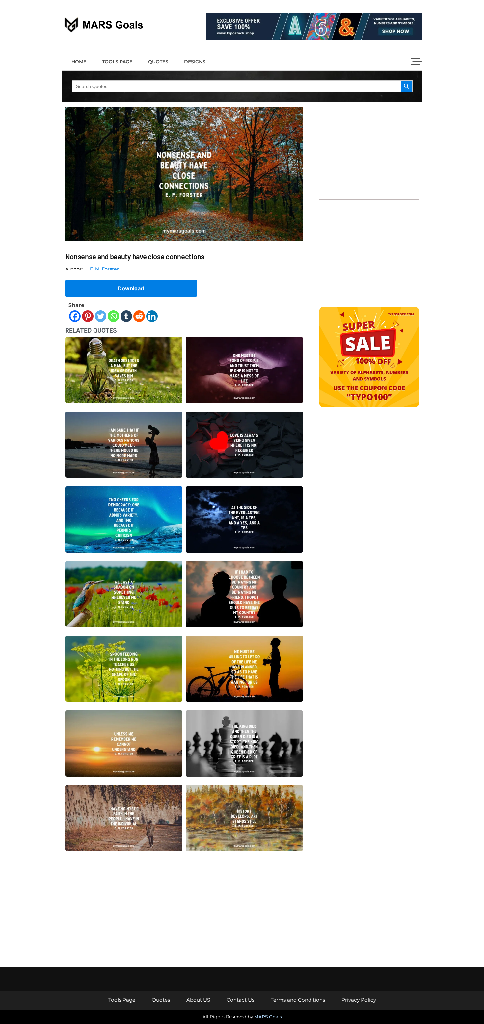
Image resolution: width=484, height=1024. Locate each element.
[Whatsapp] (113, 316)
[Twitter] (100, 316)
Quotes (158, 62)
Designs (194, 62)
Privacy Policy (358, 1000)
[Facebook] (75, 316)
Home (78, 62)
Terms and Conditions (298, 1000)
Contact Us (240, 1000)
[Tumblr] (126, 316)
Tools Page (117, 62)
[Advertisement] (369, 150)
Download (131, 288)
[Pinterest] (88, 316)
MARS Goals (268, 1016)
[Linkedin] (152, 316)
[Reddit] (139, 316)
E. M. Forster (104, 269)
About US (198, 1000)
